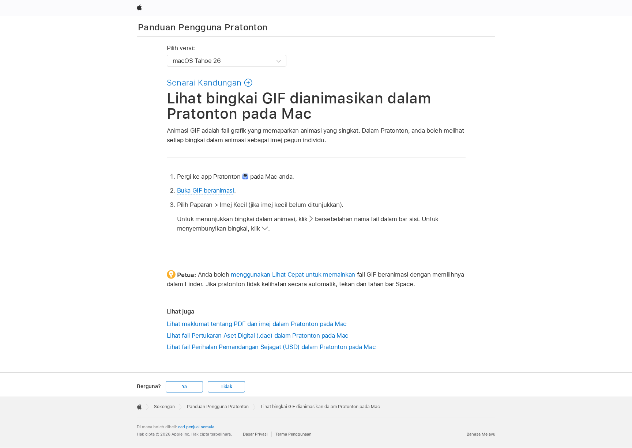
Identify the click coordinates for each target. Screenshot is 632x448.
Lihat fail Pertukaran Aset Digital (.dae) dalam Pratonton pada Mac (258, 335)
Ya (184, 386)
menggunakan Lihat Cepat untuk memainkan (293, 274)
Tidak (226, 386)
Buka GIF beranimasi (205, 190)
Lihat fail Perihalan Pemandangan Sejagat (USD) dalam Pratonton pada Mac (271, 346)
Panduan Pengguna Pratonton (202, 27)
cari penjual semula (196, 426)
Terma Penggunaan (293, 434)
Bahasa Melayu (481, 434)
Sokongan (164, 406)
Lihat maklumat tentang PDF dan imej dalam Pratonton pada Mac (257, 323)
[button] (210, 82)
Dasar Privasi (255, 434)
